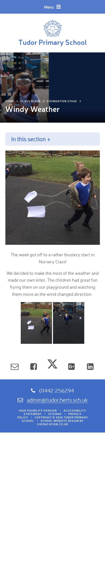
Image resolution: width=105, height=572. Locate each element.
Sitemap (55, 414)
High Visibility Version (38, 410)
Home (9, 101)
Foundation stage (62, 101)
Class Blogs (31, 101)
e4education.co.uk (52, 424)
